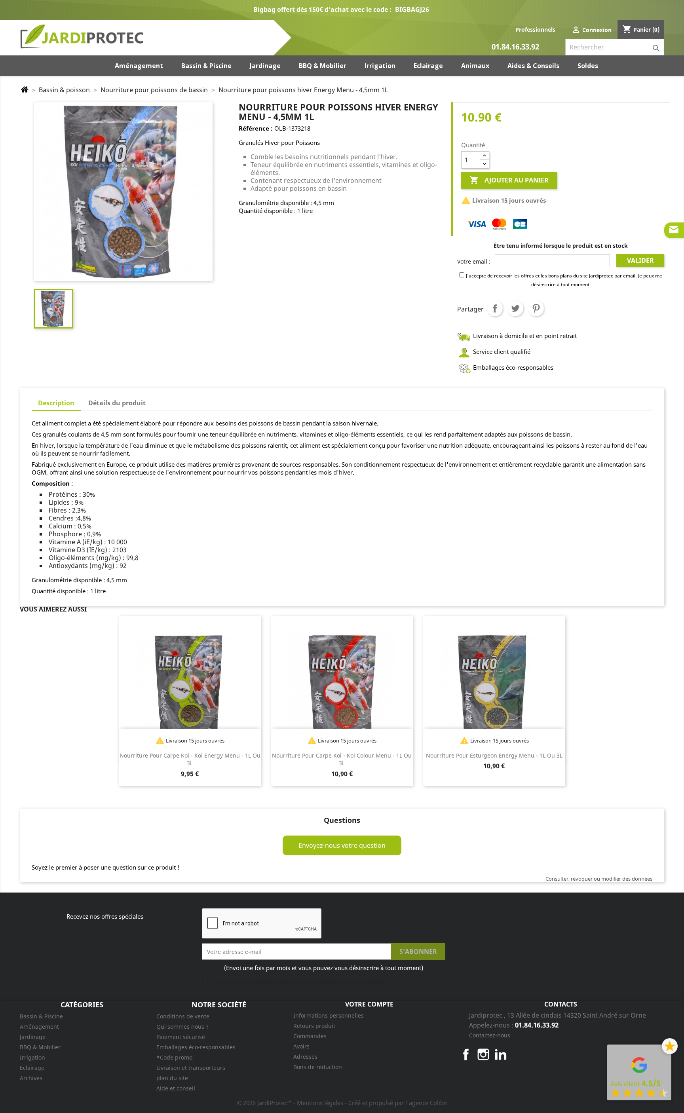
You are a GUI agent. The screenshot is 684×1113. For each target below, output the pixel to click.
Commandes (310, 1036)
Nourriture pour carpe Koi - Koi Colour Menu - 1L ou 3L (342, 759)
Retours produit (314, 1025)
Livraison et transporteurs (190, 1067)
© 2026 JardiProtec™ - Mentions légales (291, 1103)
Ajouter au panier (509, 180)
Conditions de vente (182, 1016)
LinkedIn (501, 1054)
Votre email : (473, 261)
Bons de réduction (317, 1067)
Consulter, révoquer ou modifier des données (598, 878)
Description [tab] (56, 403)
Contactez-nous (489, 1035)
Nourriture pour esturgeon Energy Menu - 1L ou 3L (494, 755)
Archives (31, 1078)
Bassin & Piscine (41, 1016)
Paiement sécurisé (180, 1037)
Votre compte (369, 1004)
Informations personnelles (328, 1015)
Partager (495, 308)
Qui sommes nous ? (182, 1026)
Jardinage (33, 1037)
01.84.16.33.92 (515, 47)
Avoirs (301, 1046)
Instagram (483, 1054)
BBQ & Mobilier (40, 1047)
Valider (640, 260)
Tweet (515, 308)
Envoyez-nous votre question (342, 845)
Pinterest (536, 308)
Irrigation (32, 1057)
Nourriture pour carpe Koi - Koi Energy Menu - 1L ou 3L (190, 759)
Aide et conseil (175, 1088)
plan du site (172, 1078)
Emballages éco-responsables (196, 1047)
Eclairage (32, 1067)
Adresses (305, 1056)
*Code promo (174, 1057)
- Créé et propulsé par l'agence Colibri (396, 1103)
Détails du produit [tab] (117, 403)
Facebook (466, 1054)
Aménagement (39, 1026)
